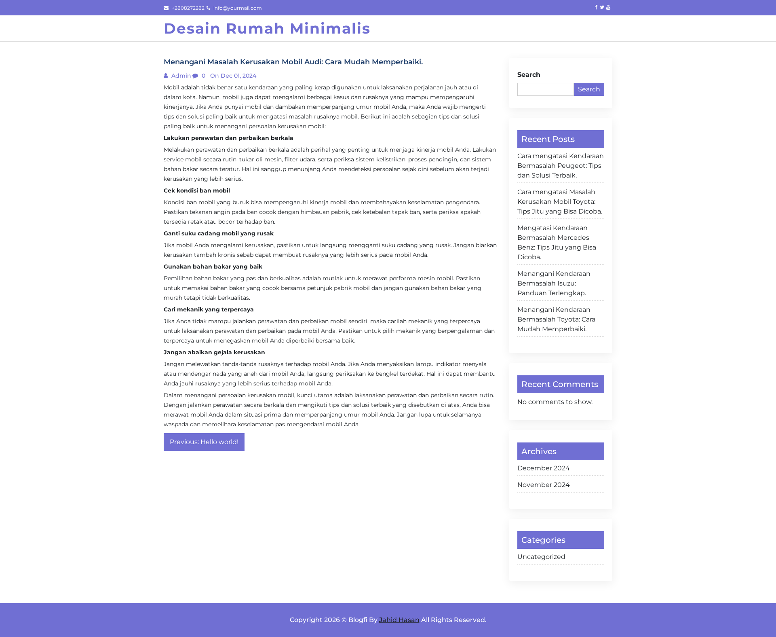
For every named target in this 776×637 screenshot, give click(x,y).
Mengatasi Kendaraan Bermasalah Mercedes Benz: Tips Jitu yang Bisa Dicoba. (556, 242)
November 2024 (543, 485)
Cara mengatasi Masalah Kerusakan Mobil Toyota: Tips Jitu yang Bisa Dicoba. (559, 201)
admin (180, 75)
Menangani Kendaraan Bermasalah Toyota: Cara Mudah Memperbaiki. (556, 319)
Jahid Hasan (399, 620)
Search (528, 74)
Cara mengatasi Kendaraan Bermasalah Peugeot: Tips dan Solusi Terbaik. (560, 165)
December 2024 (543, 468)
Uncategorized (541, 557)
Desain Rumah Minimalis (267, 28)
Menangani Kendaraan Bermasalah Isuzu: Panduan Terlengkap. (553, 283)
